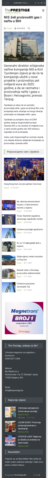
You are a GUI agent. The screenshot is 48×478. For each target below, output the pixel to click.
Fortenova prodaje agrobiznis (30, 229)
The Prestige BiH (20, 475)
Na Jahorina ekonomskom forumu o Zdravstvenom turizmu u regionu (28, 204)
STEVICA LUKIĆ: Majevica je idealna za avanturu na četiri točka (29, 439)
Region (9, 28)
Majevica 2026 (23, 415)
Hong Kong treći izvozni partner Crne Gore (22, 184)
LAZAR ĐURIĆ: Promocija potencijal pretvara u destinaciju (29, 425)
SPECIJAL (21, 418)
